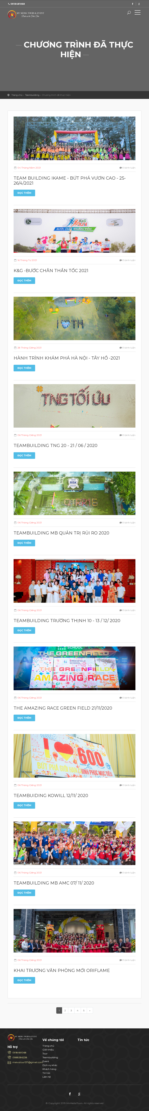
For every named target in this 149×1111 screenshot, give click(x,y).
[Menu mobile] (137, 13)
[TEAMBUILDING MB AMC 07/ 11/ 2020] (74, 844)
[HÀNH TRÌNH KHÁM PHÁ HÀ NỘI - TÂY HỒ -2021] (74, 319)
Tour (45, 1053)
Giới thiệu (48, 1049)
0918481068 (19, 1052)
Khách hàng (49, 1069)
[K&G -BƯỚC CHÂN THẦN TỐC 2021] (74, 232)
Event (45, 1061)
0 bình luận (128, 167)
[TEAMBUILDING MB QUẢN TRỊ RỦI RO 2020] (74, 494)
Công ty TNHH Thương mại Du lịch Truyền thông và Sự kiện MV (27, 14)
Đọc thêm (24, 192)
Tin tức (46, 1072)
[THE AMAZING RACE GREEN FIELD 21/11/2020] (74, 669)
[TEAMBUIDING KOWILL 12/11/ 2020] (74, 757)
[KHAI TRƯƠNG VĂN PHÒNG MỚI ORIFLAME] (74, 932)
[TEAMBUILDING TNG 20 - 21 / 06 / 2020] (74, 407)
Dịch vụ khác (49, 1065)
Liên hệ (46, 1076)
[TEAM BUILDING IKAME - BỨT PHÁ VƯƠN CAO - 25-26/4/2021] (74, 139)
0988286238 (19, 1057)
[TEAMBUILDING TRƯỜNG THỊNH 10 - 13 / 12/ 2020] (74, 582)
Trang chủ (16, 95)
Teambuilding (32, 95)
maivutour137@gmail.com (24, 1062)
